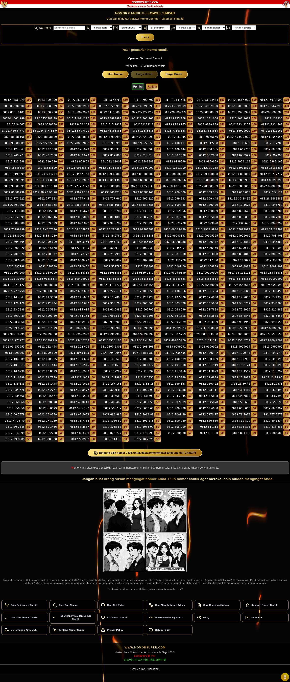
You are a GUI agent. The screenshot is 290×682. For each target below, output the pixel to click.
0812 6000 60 (240, 248)
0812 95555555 (143, 143)
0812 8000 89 (112, 420)
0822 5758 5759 (239, 340)
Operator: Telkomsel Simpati (145, 58)
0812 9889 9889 (142, 272)
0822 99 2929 (176, 322)
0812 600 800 (240, 192)
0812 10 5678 (240, 204)
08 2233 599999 (110, 106)
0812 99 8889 (15, 439)
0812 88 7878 (47, 260)
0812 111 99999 (142, 167)
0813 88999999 (239, 130)
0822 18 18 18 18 (174, 186)
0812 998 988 (47, 439)
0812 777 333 (47, 198)
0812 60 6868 (240, 408)
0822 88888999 (14, 192)
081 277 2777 (273, 414)
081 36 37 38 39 (239, 198)
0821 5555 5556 (271, 334)
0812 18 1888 (47, 149)
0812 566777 (112, 408)
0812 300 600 (79, 303)
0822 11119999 (271, 229)
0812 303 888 (176, 303)
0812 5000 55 (144, 402)
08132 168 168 (143, 346)
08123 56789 (112, 99)
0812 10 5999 (273, 365)
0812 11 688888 (207, 328)
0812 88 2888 (208, 155)
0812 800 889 (208, 420)
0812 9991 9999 (14, 334)
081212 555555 (175, 352)
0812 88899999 (78, 112)
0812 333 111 (208, 389)
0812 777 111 (273, 192)
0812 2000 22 (208, 383)
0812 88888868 (271, 328)
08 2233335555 (143, 285)
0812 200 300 (176, 192)
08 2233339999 (14, 235)
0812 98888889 (14, 143)
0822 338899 (48, 266)
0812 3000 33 (144, 248)
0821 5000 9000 (239, 334)
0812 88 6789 (112, 235)
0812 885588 (273, 433)
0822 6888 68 (112, 315)
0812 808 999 (176, 427)
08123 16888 (177, 389)
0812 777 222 (15, 198)
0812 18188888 (271, 167)
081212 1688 (80, 377)
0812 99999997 (143, 334)
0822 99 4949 (240, 322)
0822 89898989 (78, 106)
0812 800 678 (144, 420)
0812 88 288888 (110, 229)
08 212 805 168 (143, 118)
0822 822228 (177, 223)
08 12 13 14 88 (272, 377)
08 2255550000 (207, 285)
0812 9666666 (208, 136)
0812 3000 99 (144, 389)
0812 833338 (80, 433)
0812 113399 (145, 371)
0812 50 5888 (47, 309)
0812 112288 (209, 143)
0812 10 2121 (240, 365)
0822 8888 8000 (271, 186)
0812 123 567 (15, 149)
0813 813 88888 (110, 278)
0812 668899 (209, 211)
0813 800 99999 (78, 278)
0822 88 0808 (144, 315)
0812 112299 (112, 371)
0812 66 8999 (176, 309)
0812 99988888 (143, 229)
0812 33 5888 (208, 303)
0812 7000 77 (47, 254)
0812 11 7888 (112, 297)
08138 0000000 (14, 106)
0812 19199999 (14, 174)
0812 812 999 (15, 217)
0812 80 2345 (15, 427)
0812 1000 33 (240, 352)
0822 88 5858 (273, 315)
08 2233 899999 (175, 106)
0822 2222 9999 (142, 136)
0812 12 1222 (144, 297)
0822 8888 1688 (142, 204)
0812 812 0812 (111, 124)
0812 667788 (241, 149)
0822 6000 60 (176, 266)
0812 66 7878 (15, 414)
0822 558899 (145, 266)
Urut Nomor (115, 74)
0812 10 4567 (15, 297)
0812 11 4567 (240, 371)
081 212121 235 (207, 167)
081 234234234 (46, 174)
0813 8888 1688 (78, 204)
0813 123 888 (15, 161)
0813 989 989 (144, 260)
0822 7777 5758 (14, 291)
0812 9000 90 (79, 260)
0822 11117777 (110, 285)
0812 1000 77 (208, 241)
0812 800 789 (176, 420)
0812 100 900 (240, 359)
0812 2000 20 (15, 248)
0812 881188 (209, 433)
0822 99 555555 (14, 346)
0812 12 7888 (240, 297)
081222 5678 (48, 248)
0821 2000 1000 (14, 204)
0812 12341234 (239, 124)
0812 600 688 (176, 408)
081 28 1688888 (271, 198)
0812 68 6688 (79, 414)
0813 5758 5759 (175, 334)
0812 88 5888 (208, 217)
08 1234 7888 (240, 396)
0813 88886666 (175, 180)
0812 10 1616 (112, 365)
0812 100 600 (79, 359)
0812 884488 (241, 433)
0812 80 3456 (47, 427)
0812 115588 (48, 211)
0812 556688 (241, 402)
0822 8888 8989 (46, 235)
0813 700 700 (144, 99)
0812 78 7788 (79, 420)
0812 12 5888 (176, 297)
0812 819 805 (79, 235)
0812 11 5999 (273, 371)
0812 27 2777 (47, 389)
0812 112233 (273, 118)
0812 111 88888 (110, 167)
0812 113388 (16, 211)
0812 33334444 (207, 99)
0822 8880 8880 (46, 291)
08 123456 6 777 (13, 130)
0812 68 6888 (273, 149)
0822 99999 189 (78, 192)
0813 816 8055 (175, 124)
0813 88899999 (110, 118)
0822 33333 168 (110, 340)
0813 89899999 (271, 180)
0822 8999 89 (79, 322)
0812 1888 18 (144, 383)
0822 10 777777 (14, 340)
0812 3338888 (47, 124)
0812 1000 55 (144, 291)
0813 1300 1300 (110, 180)
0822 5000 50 (79, 266)
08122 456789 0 (207, 106)
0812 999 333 (176, 198)
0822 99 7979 (47, 328)
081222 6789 (80, 248)
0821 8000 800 (46, 352)
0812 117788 (273, 143)
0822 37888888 (175, 241)
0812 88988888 (110, 272)
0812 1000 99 (208, 204)
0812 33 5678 (144, 211)
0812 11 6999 (15, 377)
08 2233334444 (78, 99)
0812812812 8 (144, 124)
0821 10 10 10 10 (45, 186)
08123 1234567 (271, 124)
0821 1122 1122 (14, 285)
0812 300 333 (112, 149)
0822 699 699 (79, 291)
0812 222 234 (47, 303)
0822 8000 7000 (271, 340)
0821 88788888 (78, 285)
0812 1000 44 (273, 352)
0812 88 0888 (79, 217)
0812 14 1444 (47, 383)
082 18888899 (47, 167)
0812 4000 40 (79, 402)
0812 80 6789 (273, 211)
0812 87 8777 (112, 433)
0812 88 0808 (144, 254)
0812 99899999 (14, 180)
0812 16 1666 (79, 383)
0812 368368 (16, 402)
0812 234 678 (15, 389)
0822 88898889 (46, 136)
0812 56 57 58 (79, 408)
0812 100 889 (176, 359)
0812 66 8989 (47, 414)
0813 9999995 (272, 346)
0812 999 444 (208, 198)
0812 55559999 (239, 328)
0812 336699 (145, 396)
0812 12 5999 (176, 377)
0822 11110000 (110, 112)
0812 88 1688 (176, 155)
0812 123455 (145, 377)
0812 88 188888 (78, 229)
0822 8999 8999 (239, 112)
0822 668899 (209, 266)
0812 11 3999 (208, 371)
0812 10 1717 (144, 365)
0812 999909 (80, 439)
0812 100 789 (144, 359)
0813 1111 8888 (46, 180)
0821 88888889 (110, 186)
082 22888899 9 (207, 186)
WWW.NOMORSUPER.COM (145, 647)
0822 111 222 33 (142, 186)
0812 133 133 (15, 383)
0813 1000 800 (272, 266)
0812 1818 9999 (46, 272)
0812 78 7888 (47, 155)
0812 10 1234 (208, 291)
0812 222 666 (79, 346)
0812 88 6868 (15, 260)
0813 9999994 (240, 346)
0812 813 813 (240, 427)
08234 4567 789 (14, 118)
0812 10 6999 (15, 371)
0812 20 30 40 (240, 383)
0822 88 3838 (208, 315)
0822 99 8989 (240, 266)
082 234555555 (143, 241)
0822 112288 (177, 260)
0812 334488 (241, 389)
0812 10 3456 (273, 291)
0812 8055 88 (112, 427)
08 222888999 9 (175, 112)
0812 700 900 (273, 235)
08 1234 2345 (176, 396)
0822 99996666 (239, 235)
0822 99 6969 (15, 328)
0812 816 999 (15, 433)
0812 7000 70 (15, 254)
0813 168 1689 (240, 118)
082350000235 (111, 192)
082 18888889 (15, 167)
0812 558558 (16, 408)
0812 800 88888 (110, 174)
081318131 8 (112, 439)
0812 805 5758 (79, 241)
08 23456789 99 (46, 118)
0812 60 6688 (208, 408)
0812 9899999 (208, 161)
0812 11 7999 (47, 377)
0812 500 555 (208, 149)
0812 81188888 (143, 235)
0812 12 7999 (240, 377)
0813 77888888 (175, 130)
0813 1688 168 (46, 204)
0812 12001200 (175, 167)
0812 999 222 (144, 198)
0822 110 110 (47, 161)
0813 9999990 (144, 328)
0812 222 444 (47, 346)
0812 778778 (80, 254)
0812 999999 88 (46, 334)
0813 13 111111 (239, 272)
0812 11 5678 (79, 211)
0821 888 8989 (143, 352)
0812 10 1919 (208, 365)
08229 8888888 (271, 112)
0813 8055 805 (79, 328)
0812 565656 (177, 211)
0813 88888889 (207, 180)
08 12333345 (177, 136)
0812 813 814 (144, 155)
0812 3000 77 (79, 389)
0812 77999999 (14, 229)
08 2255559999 (271, 285)
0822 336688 (273, 260)
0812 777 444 (79, 198)
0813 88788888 (239, 278)
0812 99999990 (78, 334)
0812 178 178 (15, 303)
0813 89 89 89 (47, 106)
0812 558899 (48, 408)
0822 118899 (241, 260)
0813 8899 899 (208, 124)
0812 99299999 (207, 272)
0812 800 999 (79, 155)
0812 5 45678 (208, 402)
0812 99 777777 (271, 174)
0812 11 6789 (112, 211)
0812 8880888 (144, 161)
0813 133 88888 (271, 272)
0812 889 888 (15, 223)
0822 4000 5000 (175, 340)
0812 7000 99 (176, 414)
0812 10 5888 (240, 241)
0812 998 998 (144, 223)
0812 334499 (273, 389)
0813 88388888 (143, 180)
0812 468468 (112, 402)
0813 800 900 (47, 112)
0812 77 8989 (47, 420)
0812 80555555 (271, 136)
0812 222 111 (112, 291)
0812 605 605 (79, 309)
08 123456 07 (176, 248)
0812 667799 (145, 309)
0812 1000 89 (15, 359)
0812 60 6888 (112, 309)
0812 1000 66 (176, 291)
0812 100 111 (176, 143)
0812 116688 (241, 143)
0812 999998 (273, 155)
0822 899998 (209, 223)
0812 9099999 (176, 161)
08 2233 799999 (142, 106)
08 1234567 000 (239, 99)
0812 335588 (80, 396)
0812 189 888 (176, 383)
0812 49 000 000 (238, 136)
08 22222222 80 (46, 143)
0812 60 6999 (273, 408)
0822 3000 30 (47, 315)
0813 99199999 (271, 278)
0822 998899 (80, 161)
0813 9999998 (111, 143)
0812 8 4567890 (46, 229)
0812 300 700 (112, 303)
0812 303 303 (144, 149)
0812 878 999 (144, 433)
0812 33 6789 (240, 303)
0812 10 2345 (240, 291)
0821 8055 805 (79, 352)
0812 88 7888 (273, 217)
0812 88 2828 (144, 217)
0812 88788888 (78, 272)
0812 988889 (112, 260)
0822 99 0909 (112, 322)
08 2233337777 (175, 285)
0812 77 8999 (240, 309)
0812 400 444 (176, 149)
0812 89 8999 (240, 155)
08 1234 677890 (78, 130)
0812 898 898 (79, 223)
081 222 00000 (111, 161)
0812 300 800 (144, 303)
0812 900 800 (47, 241)
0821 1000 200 (14, 272)
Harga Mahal (144, 74)
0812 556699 (273, 402)
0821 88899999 (239, 229)
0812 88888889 (175, 174)
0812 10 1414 (47, 365)
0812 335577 (48, 396)
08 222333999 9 (46, 340)
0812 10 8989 (79, 371)
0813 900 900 (47, 99)
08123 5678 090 (271, 99)
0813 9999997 (15, 352)
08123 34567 (16, 124)
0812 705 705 (15, 241)
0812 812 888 (112, 155)
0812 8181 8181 (14, 112)
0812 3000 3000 (239, 106)
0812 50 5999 (176, 402)
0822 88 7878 (47, 322)
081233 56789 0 (271, 106)
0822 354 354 (79, 315)
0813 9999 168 (240, 161)
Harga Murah (174, 74)
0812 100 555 (47, 359)
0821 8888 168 (272, 161)
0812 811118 (209, 427)
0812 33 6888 (273, 303)
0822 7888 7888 (78, 143)
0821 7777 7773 (78, 186)
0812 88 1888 (112, 217)
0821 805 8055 (111, 352)
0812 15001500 (239, 167)
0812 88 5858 (273, 254)
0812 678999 (273, 248)
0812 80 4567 (79, 427)
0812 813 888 (273, 427)
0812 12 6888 (208, 297)
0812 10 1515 (79, 365)
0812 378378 (48, 402)
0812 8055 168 (175, 118)
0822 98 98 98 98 (45, 192)
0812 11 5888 (79, 297)
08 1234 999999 (110, 136)
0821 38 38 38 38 (206, 334)
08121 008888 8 (78, 167)
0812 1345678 (240, 223)
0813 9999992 (208, 346)
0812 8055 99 (144, 427)
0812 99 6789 (112, 223)
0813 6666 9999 (175, 229)
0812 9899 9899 (175, 272)
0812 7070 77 (208, 414)
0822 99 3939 (208, 322)
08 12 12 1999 (111, 377)
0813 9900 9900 (207, 229)
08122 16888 (273, 383)
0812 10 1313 (15, 365)
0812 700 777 (15, 155)
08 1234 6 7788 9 (45, 130)
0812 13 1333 (273, 297)
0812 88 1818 (176, 254)
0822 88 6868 (15, 322)
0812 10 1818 (176, 365)
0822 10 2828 (144, 439)
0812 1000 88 (176, 204)
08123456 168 (79, 124)
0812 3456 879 (14, 99)
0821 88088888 (46, 285)
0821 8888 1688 (110, 204)
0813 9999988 (111, 328)
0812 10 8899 (47, 371)
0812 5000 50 (208, 248)
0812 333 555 (208, 192)
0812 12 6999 (208, 377)
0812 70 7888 (208, 309)
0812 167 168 (112, 383)
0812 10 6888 (273, 241)
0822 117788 (209, 260)
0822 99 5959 (273, 322)
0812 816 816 (47, 217)
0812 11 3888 (47, 297)
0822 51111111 (207, 340)
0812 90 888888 (207, 174)
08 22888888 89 (207, 112)
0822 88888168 (14, 136)
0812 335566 (16, 396)
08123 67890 (273, 396)
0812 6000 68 (144, 408)
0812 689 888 (112, 414)
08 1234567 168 (78, 174)
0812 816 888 (273, 309)
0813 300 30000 (14, 278)
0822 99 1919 (144, 322)
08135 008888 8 (46, 278)
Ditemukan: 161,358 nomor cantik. (145, 66)
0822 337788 (16, 266)
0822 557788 (112, 266)
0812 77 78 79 (15, 420)
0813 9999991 (176, 346)
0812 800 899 (240, 420)
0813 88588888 (175, 278)
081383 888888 (207, 130)
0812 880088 (177, 433)
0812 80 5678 (240, 211)
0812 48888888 (110, 130)
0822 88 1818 (176, 315)
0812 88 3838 (208, 254)
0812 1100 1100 (78, 118)
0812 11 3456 (176, 371)
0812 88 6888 (240, 217)
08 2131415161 (271, 130)
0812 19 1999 (79, 149)
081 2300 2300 (111, 346)
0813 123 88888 (78, 180)
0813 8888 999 (272, 223)
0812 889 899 (47, 223)
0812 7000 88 (144, 414)
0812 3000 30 (112, 248)
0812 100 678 (112, 359)
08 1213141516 (175, 99)
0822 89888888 (78, 136)
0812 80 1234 (273, 420)
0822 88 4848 (240, 315)
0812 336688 (112, 396)
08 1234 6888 (208, 396)
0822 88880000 (239, 186)
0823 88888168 (143, 192)
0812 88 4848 (240, 254)
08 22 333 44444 (142, 340)
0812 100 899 (208, 359)
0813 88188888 (143, 278)
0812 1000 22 (208, 352)
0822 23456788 (78, 340)
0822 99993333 (175, 235)
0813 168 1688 (208, 118)
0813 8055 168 (111, 241)
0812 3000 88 (112, 389)
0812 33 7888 (15, 309)
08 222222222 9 (142, 112)
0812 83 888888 (142, 174)
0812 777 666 (112, 198)
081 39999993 (176, 328)
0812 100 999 (273, 359)
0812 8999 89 (15, 315)
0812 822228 (48, 433)
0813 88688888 (207, 278)
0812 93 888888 (239, 174)
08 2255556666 (239, 285)
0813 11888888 (143, 130)
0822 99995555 (207, 235)
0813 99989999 (14, 186)
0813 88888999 (239, 180)
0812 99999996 (110, 334)
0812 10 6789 (273, 204)
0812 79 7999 (112, 254)
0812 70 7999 (240, 414)
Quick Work (152, 669)
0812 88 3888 (176, 217)
